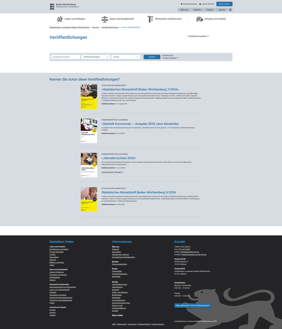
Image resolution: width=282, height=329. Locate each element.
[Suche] (230, 9)
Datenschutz (122, 324)
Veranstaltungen (118, 300)
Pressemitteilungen (119, 274)
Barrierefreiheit (144, 324)
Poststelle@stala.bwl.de (189, 252)
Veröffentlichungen (119, 284)
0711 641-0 (185, 246)
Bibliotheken (117, 295)
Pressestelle (117, 271)
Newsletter (116, 276)
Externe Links (117, 305)
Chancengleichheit (119, 264)
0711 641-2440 (184, 249)
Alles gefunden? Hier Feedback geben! (193, 305)
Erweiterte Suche (167, 55)
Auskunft (115, 249)
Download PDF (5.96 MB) (111, 172)
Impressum (132, 324)
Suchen (152, 56)
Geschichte (116, 252)
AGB (113, 324)
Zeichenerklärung (119, 308)
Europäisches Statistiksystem (123, 257)
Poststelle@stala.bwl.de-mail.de (193, 254)
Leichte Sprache (157, 324)
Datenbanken (117, 287)
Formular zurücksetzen (169, 58)
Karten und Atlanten (120, 292)
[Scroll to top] (277, 324)
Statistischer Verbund (120, 254)
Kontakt (115, 311)
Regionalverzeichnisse (121, 303)
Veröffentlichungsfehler (197, 36)
